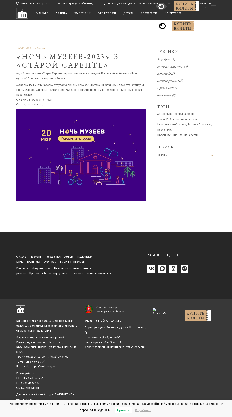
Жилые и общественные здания (177, 119)
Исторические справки (171, 124)
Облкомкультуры (111, 320)
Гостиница (33, 261)
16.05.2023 (24, 48)
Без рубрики (164, 59)
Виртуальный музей (169, 66)
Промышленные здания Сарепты (177, 135)
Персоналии (165, 129)
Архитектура (164, 113)
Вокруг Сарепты (184, 113)
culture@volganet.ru (132, 346)
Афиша (68, 256)
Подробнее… (143, 410)
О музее (21, 256)
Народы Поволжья (199, 124)
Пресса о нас (164, 88)
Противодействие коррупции (48, 273)
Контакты (22, 268)
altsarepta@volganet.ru (40, 366)
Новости (40, 48)
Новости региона (167, 81)
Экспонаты (164, 95)
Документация (41, 268)
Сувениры (50, 261)
